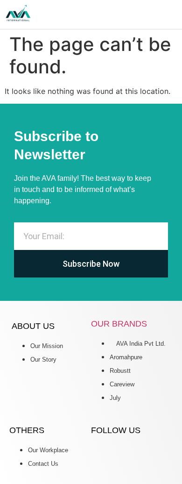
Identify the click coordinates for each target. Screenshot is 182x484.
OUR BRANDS (119, 323)
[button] (174, 14)
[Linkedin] (102, 455)
